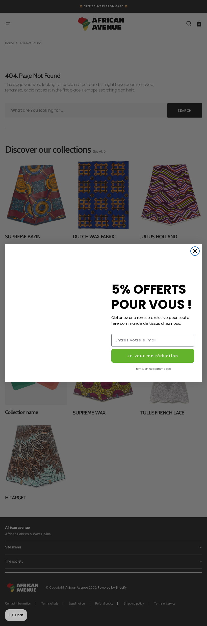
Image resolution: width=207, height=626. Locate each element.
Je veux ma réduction (152, 355)
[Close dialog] (195, 251)
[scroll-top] (196, 615)
